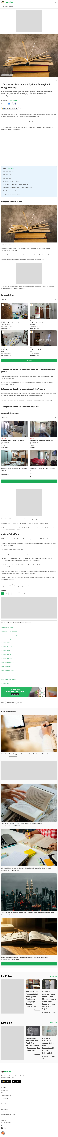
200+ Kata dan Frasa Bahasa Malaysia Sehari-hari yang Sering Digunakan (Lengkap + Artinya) (28, 912)
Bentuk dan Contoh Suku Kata (11, 181)
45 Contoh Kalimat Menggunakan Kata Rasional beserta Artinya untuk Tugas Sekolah (26, 754)
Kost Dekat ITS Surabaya (7, 670)
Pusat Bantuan (4, 1098)
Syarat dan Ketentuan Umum (8, 1114)
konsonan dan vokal (42, 519)
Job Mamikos (4, 1092)
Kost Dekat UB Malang (7, 643)
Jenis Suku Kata (7, 178)
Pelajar (14, 80)
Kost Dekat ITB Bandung (7, 662)
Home (2, 80)
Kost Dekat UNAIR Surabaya (8, 679)
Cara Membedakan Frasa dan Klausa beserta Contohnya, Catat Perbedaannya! (24, 957)
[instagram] (7, 1128)
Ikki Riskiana (13, 100)
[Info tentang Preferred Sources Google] (20, 108)
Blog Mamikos (4, 1101)
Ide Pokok (37, 1010)
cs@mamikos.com (7, 1122)
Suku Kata (19, 702)
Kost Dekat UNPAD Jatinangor (9, 631)
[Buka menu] (55, 2)
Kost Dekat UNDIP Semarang (9, 635)
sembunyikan (11, 168)
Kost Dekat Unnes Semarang (8, 647)
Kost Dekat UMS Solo (6, 666)
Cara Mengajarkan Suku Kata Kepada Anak (14, 191)
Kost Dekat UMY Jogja (7, 650)
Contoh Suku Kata (10, 702)
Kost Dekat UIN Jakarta (7, 683)
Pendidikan (8, 80)
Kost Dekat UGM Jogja (7, 627)
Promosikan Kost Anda (6, 1095)
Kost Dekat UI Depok (6, 639)
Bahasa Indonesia (22, 80)
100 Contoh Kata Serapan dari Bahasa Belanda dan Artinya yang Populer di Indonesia (26, 868)
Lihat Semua (29, 360)
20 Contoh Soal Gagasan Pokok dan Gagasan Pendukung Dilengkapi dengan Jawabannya (32, 999)
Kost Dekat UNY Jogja (7, 654)
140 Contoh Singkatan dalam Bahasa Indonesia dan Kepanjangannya (21, 823)
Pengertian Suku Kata (8, 171)
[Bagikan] (9, 103)
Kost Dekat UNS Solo (6, 658)
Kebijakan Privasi (5, 1111)
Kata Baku (37, 1054)
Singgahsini (3, 1103)
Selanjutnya (30, 593)
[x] (5, 1128)
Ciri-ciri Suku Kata (7, 175)
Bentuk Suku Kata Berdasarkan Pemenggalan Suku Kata (17, 187)
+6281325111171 (7, 1125)
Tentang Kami (4, 1090)
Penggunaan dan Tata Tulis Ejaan (11, 194)
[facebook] (2, 1128)
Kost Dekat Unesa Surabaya (8, 675)
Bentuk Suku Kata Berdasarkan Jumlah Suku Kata (15, 184)
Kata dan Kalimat (32, 80)
